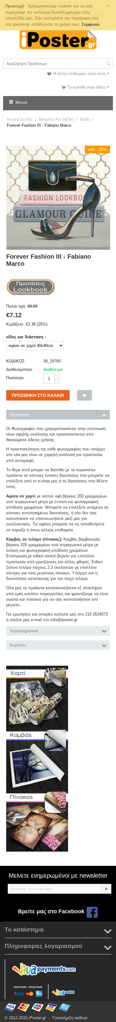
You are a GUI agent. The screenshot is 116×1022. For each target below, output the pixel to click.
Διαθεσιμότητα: (19, 369)
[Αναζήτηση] (108, 64)
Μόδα (85, 119)
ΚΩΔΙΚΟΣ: (16, 361)
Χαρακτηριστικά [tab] (24, 631)
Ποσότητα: (15, 377)
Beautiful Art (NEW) (56, 119)
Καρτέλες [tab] (18, 645)
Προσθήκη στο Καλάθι (38, 395)
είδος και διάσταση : (26, 337)
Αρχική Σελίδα (19, 119)
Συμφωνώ (90, 24)
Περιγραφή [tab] (19, 414)
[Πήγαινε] (106, 888)
